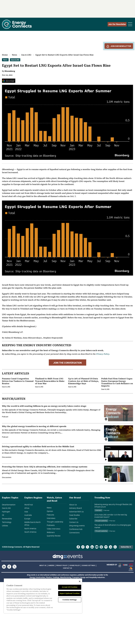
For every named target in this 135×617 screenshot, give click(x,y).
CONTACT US (67, 568)
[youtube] (96, 547)
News (14, 55)
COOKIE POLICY (74, 565)
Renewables (7, 519)
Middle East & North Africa (32, 523)
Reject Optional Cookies (70, 593)
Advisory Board (75, 508)
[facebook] (78, 547)
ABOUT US (42, 565)
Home (5, 55)
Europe (27, 519)
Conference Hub (75, 529)
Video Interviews (53, 529)
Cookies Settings (88, 565)
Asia (26, 512)
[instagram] (83, 547)
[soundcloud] (110, 547)
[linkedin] (92, 547)
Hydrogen (6, 512)
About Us (73, 505)
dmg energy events (77, 526)
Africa (26, 508)
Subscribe (73, 519)
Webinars (51, 532)
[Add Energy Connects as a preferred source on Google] (8, 81)
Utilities (5, 526)
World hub (28, 505)
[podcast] (101, 547)
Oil (3, 515)
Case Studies (74, 515)
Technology (6, 522)
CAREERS (51, 565)
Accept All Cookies (70, 587)
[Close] (79, 581)
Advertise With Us (76, 512)
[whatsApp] (115, 547)
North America (30, 528)
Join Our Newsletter (117, 24)
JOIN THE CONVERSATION (67, 362)
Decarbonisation (8, 505)
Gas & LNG (26, 55)
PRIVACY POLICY (62, 565)
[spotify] (106, 547)
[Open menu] (130, 24)
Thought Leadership (55, 522)
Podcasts (51, 525)
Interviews (51, 518)
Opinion (50, 511)
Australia (28, 515)
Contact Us (73, 522)
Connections (74, 533)
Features (50, 515)
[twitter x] (87, 547)
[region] (43, 596)
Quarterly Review (54, 536)
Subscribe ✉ (126, 547)
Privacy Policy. (103, 354)
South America (30, 532)
